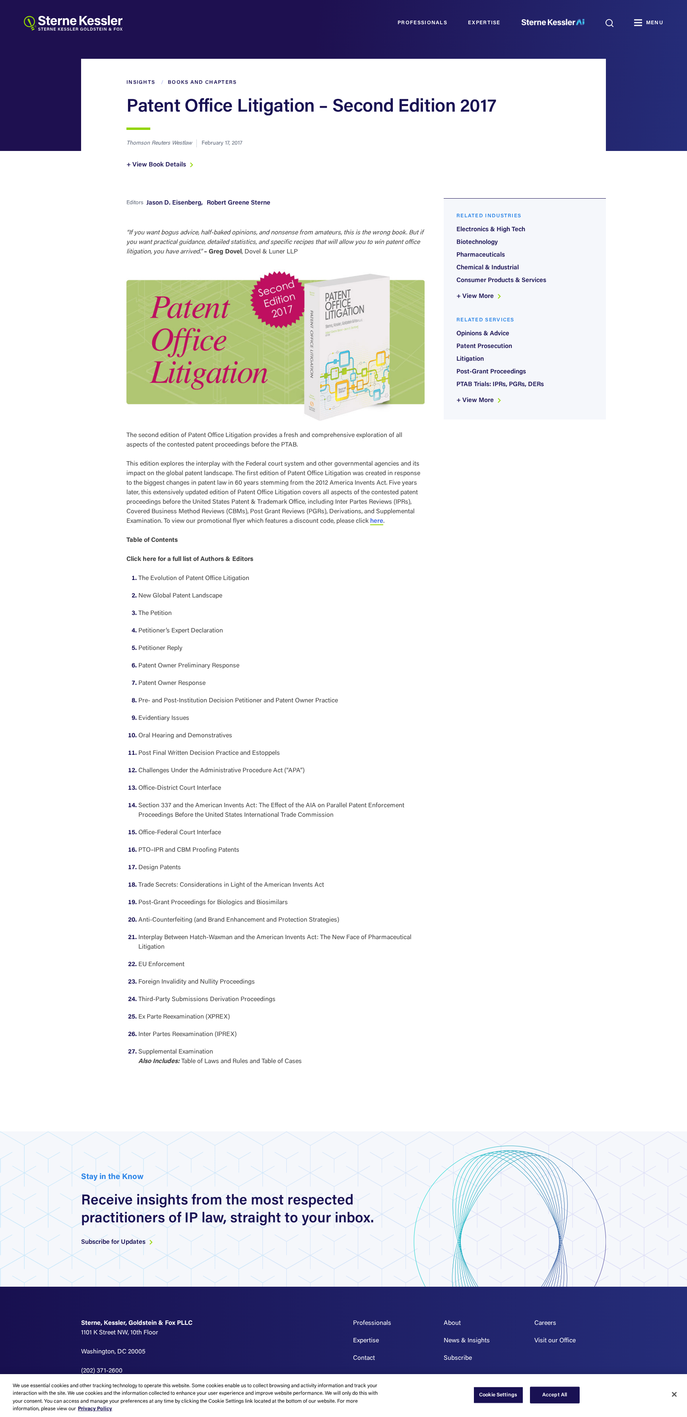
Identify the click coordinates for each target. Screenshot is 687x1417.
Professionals (422, 22)
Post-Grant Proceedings (491, 372)
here (376, 521)
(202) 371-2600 (101, 1371)
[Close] (674, 1394)
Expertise (484, 22)
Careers (545, 1323)
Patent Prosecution (484, 346)
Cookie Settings (498, 1395)
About (452, 1323)
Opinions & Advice (482, 334)
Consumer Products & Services (501, 280)
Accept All (554, 1395)
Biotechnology (477, 242)
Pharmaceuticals (480, 255)
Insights (140, 82)
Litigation (470, 359)
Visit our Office (555, 1341)
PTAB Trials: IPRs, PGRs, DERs (500, 384)
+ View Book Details (157, 165)
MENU (654, 22)
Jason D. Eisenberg (173, 203)
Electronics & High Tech (490, 229)
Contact (364, 1358)
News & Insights (467, 1341)
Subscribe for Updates (114, 1242)
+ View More (475, 296)
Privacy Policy (95, 1408)
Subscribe (458, 1358)
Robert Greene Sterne (238, 203)
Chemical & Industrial (487, 268)
